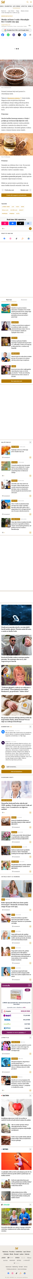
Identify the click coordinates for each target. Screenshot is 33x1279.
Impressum (8, 1266)
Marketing (15, 1266)
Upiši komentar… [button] (11, 767)
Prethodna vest (9, 190)
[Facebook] (12, 223)
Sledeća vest (24, 190)
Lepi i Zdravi (11, 11)
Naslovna (3, 11)
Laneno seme (6, 206)
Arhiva (25, 1266)
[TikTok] (20, 223)
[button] (30, 25)
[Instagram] (4, 223)
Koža (17, 213)
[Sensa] (19, 1260)
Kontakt (21, 1266)
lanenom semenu (14, 98)
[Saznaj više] (30, 1095)
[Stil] (2, 2)
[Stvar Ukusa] (16, 1263)
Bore (22, 206)
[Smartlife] (12, 1260)
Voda (17, 206)
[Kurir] (4, 1258)
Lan (13, 206)
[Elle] (23, 1258)
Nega (17, 11)
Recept (21, 210)
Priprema (4, 213)
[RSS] (23, 238)
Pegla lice (5, 210)
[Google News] (28, 223)
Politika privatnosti (11, 1269)
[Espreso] (17, 1258)
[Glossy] (29, 1258)
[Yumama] (26, 1260)
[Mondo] (10, 1258)
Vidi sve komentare (16, 771)
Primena (11, 213)
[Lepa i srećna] (5, 1260)
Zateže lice (13, 210)
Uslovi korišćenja (22, 1269)
